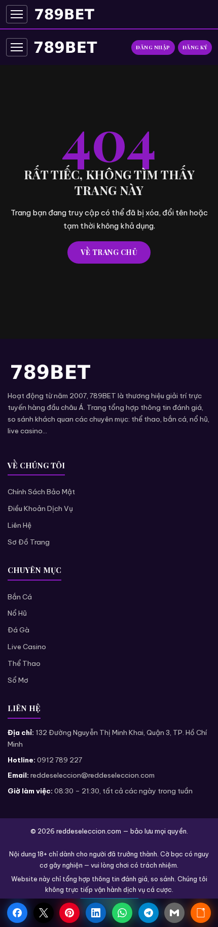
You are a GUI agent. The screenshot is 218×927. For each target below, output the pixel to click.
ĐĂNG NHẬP (153, 47)
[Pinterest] (69, 913)
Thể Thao (24, 663)
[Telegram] (148, 913)
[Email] (174, 913)
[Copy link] (201, 913)
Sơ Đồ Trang (29, 542)
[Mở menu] (16, 14)
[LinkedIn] (96, 913)
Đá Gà (18, 629)
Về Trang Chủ (109, 252)
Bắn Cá (20, 596)
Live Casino (27, 646)
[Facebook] (17, 913)
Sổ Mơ (18, 680)
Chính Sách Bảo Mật (41, 491)
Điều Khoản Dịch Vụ (40, 508)
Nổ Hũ (17, 613)
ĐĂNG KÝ (195, 47)
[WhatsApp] (122, 913)
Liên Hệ (19, 525)
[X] (43, 913)
